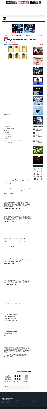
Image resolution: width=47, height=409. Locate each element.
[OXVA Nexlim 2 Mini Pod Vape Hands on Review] (34, 129)
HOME (3, 21)
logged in (9, 387)
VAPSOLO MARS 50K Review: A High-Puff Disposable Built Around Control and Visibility (26, 381)
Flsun (32, 400)
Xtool (32, 402)
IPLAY (17, 402)
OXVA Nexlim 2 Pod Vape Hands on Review (39, 133)
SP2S (17, 401)
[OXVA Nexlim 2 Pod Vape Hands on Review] (34, 133)
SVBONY (33, 396)
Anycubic (33, 401)
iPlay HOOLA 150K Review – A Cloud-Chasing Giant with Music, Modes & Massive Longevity (39, 142)
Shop (42, 21)
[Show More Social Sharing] (18, 44)
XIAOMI (41, 126)
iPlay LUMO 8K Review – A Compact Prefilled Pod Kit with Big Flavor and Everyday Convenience (39, 137)
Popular (34, 126)
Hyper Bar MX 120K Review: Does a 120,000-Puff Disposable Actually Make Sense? (18, 381)
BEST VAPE (26, 21)
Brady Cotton (8, 42)
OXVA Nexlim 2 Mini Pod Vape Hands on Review (39, 130)
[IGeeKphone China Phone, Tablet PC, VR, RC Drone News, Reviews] (4, 19)
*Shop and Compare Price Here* (5, 402)
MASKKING (18, 400)
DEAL (40, 21)
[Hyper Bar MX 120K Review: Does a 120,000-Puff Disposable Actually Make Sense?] (17, 377)
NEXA (17, 399)
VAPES (23, 21)
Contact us (3, 399)
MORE (38, 21)
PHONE (13, 21)
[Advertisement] (23, 9)
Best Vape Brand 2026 (31, 21)
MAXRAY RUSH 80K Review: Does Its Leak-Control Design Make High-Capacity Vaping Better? (8, 381)
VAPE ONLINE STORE (19, 396)
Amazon (10, 21)
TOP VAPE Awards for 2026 (18, 21)
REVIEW (36, 21)
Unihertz (33, 399)
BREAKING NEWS (6, 21)
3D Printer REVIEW (38, 126)
